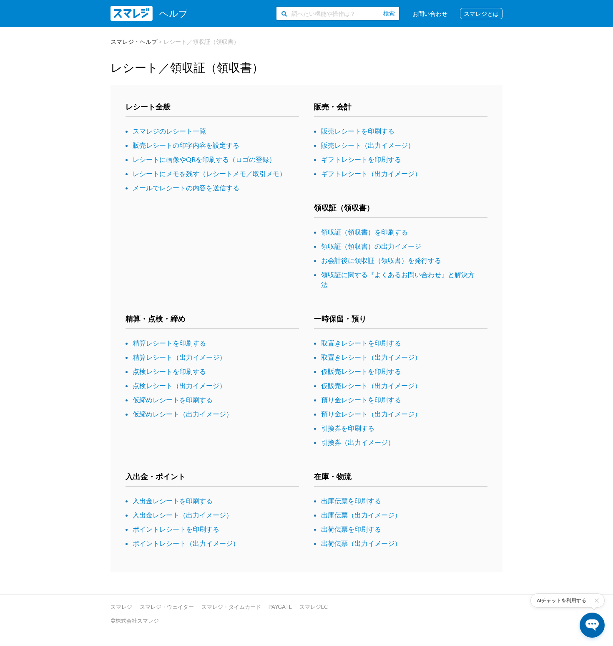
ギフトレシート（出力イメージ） (371, 173)
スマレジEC (313, 606)
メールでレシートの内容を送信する (186, 188)
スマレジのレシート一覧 (169, 131)
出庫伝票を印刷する (351, 501)
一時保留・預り (340, 318)
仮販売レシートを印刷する (361, 371)
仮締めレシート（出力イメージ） (183, 414)
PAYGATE (280, 606)
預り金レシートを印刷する (361, 400)
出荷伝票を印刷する (351, 529)
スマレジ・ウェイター (167, 606)
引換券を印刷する (347, 428)
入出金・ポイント (156, 476)
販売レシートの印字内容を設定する (186, 145)
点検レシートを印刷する (169, 371)
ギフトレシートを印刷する (361, 159)
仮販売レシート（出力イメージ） (371, 385)
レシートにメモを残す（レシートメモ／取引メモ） (209, 173)
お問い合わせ (429, 13)
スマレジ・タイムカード (231, 606)
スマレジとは (481, 13)
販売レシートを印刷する (357, 131)
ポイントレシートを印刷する (176, 529)
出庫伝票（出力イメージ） (361, 515)
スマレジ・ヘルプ (134, 41)
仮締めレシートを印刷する (173, 400)
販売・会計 (333, 106)
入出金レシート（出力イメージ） (183, 515)
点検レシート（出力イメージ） (179, 385)
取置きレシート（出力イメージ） (371, 357)
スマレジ (121, 606)
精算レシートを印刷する (169, 343)
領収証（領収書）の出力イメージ (371, 246)
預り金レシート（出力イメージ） (371, 414)
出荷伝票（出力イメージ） (361, 543)
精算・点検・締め (156, 318)
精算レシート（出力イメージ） (179, 357)
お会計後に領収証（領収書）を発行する (381, 260)
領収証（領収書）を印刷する (364, 232)
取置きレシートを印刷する (361, 343)
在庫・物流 (333, 476)
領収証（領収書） (344, 207)
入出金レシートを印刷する (173, 501)
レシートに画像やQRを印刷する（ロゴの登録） (204, 159)
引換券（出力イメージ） (357, 442)
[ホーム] (148, 13)
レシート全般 (148, 106)
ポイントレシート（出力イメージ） (186, 543)
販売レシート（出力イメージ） (368, 145)
